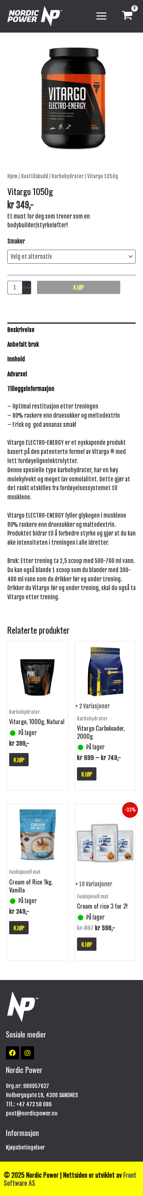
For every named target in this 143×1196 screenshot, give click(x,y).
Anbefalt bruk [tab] (23, 344)
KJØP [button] (19, 760)
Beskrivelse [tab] (20, 330)
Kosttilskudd (34, 176)
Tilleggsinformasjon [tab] (30, 388)
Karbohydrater (68, 176)
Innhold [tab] (16, 359)
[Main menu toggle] (101, 16)
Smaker (16, 241)
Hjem (12, 176)
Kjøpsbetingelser (25, 1147)
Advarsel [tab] (17, 374)
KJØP (78, 287)
